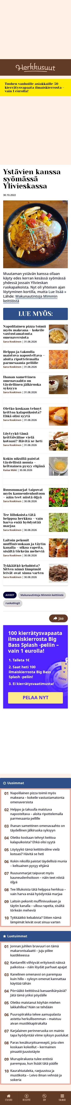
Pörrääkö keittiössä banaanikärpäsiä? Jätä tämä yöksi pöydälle (38, 993)
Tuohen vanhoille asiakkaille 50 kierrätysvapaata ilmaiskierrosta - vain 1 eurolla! (34, 87)
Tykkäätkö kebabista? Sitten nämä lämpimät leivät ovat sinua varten (23, 569)
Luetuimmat (17, 936)
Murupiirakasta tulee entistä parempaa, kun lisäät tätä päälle (34, 1061)
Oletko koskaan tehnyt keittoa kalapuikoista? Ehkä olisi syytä (22, 412)
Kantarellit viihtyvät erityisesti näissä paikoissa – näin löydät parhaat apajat (38, 964)
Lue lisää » (57, 291)
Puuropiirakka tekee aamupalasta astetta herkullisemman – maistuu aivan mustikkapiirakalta (35, 1019)
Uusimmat (15, 783)
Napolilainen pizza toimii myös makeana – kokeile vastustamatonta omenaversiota (24, 331)
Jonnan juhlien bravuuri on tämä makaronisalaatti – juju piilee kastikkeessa (34, 950)
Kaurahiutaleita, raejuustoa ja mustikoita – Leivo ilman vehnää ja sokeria (36, 1075)
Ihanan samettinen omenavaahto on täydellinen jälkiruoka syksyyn (22, 382)
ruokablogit (13, 603)
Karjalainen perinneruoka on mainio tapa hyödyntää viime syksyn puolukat (39, 1033)
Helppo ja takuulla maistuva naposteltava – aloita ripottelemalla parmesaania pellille (24, 357)
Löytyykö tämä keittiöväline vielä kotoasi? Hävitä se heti (22, 437)
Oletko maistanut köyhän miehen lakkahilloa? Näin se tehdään (35, 1004)
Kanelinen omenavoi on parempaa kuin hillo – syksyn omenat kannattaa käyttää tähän (38, 979)
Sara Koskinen (12, 341)
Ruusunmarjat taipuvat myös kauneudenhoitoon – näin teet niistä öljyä (24, 493)
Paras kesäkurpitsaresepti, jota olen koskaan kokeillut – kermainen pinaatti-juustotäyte (37, 1047)
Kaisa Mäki (10, 470)
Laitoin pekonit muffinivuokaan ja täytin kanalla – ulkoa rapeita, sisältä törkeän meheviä (24, 545)
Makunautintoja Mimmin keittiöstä (30, 298)
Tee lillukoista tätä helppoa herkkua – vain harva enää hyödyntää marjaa (23, 520)
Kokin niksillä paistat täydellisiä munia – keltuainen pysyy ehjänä (24, 462)
